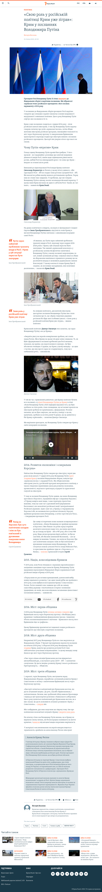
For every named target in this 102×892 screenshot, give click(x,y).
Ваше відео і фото (7, 873)
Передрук (29, 877)
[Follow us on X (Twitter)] (57, 874)
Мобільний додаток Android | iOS (13, 880)
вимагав (36, 722)
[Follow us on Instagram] (72, 874)
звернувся (62, 99)
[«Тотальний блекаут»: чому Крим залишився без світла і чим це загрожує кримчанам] (74, 840)
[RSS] (76, 874)
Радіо (3, 877)
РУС (78, 3)
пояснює (44, 552)
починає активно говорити (59, 612)
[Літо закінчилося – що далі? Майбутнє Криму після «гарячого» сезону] (41, 853)
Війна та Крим (52, 838)
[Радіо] (96, 3)
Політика (28, 10)
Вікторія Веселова (30, 35)
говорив (40, 704)
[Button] (56, 45)
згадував (27, 648)
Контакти (29, 880)
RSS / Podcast (5, 884)
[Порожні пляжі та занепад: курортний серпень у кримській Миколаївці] (7, 853)
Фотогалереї (18, 851)
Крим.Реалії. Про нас (33, 873)
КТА (84, 3)
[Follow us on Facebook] (53, 874)
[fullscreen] (76, 458)
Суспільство (85, 851)
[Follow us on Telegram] (67, 874)
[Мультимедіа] (90, 3)
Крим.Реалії (32, 435)
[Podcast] (81, 874)
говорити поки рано (66, 712)
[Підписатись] (86, 874)
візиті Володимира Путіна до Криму (52, 402)
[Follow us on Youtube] (62, 874)
